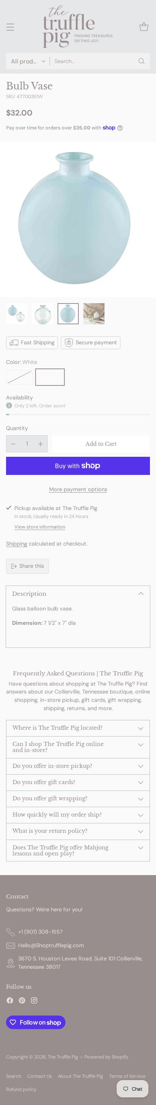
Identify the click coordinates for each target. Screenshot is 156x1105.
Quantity (17, 428)
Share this (31, 566)
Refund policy (21, 1089)
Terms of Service (127, 1076)
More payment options (78, 489)
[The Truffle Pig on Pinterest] (22, 1002)
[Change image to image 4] (94, 313)
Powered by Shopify (106, 1057)
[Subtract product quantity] (13, 444)
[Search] (141, 61)
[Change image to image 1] (16, 313)
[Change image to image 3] (68, 313)
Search (13, 1076)
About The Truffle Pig (80, 1076)
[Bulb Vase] (78, 219)
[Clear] (19, 377)
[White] (50, 377)
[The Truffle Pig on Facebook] (9, 1002)
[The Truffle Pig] (78, 27)
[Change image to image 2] (42, 313)
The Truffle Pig (63, 1057)
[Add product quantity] (40, 444)
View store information (39, 527)
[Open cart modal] (143, 26)
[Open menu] (10, 26)
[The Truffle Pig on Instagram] (34, 1002)
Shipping (16, 543)
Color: (21, 362)
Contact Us (39, 1076)
